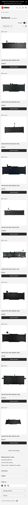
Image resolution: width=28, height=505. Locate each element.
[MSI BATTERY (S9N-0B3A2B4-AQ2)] (14, 296)
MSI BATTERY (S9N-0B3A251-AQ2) (10, 185)
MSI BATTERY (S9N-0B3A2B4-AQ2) (10, 311)
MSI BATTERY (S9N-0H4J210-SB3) (10, 144)
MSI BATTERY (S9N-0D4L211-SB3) (10, 227)
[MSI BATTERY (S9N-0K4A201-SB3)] (14, 45)
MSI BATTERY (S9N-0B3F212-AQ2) (10, 436)
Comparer (20, 22)
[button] (22, 7)
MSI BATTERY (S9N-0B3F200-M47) (10, 102)
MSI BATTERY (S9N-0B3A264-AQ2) (10, 352)
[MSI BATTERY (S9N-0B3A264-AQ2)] (14, 338)
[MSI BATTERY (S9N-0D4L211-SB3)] (14, 212)
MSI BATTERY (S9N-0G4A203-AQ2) (10, 394)
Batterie (7, 12)
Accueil (2, 12)
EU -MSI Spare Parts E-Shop (9, 500)
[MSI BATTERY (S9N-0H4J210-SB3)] (14, 129)
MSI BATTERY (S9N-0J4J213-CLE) (10, 269)
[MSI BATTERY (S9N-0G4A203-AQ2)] (14, 380)
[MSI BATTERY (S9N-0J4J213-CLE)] (14, 254)
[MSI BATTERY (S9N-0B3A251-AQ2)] (14, 171)
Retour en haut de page (14, 450)
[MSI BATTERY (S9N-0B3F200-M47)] (14, 87)
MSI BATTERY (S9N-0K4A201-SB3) (10, 60)
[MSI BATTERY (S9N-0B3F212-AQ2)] (14, 421)
